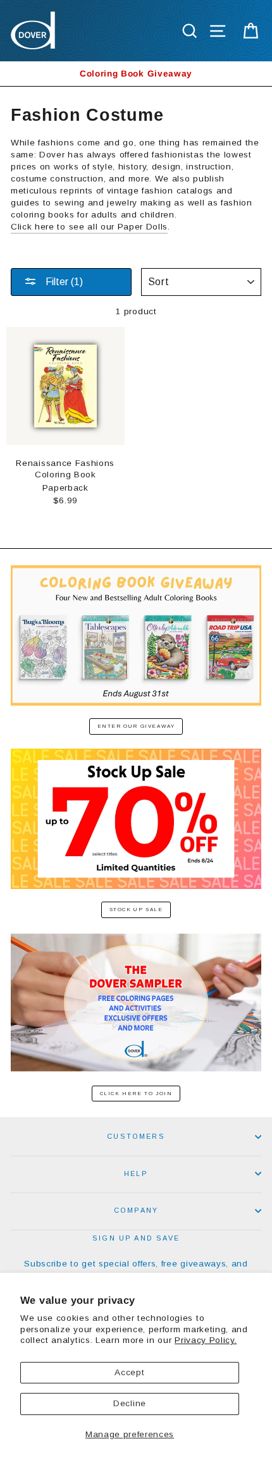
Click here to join (136, 1093)
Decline (129, 1403)
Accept (129, 1372)
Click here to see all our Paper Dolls (89, 226)
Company (136, 1210)
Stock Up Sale (136, 909)
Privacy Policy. (206, 1340)
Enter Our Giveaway (136, 726)
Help (136, 1173)
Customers (136, 1136)
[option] (136, 74)
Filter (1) (63, 281)
